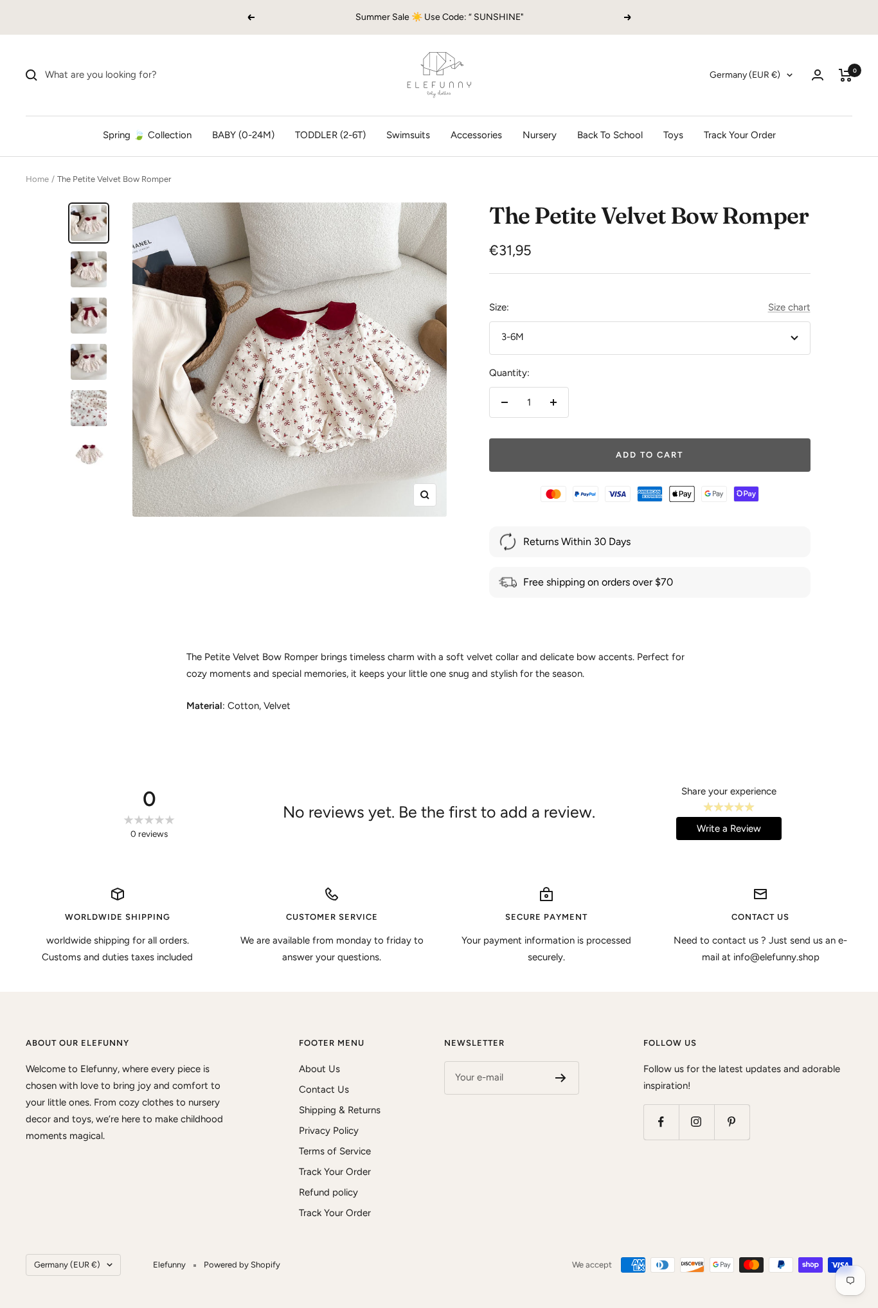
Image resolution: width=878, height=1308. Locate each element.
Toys (673, 135)
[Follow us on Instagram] (696, 1122)
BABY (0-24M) (243, 135)
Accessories (476, 135)
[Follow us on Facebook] (661, 1122)
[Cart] (845, 75)
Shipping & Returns (340, 1110)
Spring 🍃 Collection (147, 135)
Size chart (789, 307)
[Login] (817, 74)
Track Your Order (740, 135)
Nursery (540, 135)
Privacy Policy (329, 1130)
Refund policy (328, 1192)
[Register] (560, 1077)
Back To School (610, 135)
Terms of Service (335, 1151)
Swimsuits (408, 135)
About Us (319, 1069)
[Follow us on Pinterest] (731, 1122)
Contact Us (324, 1089)
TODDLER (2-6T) (330, 135)
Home (37, 179)
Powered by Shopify (242, 1264)
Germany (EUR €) (745, 74)
